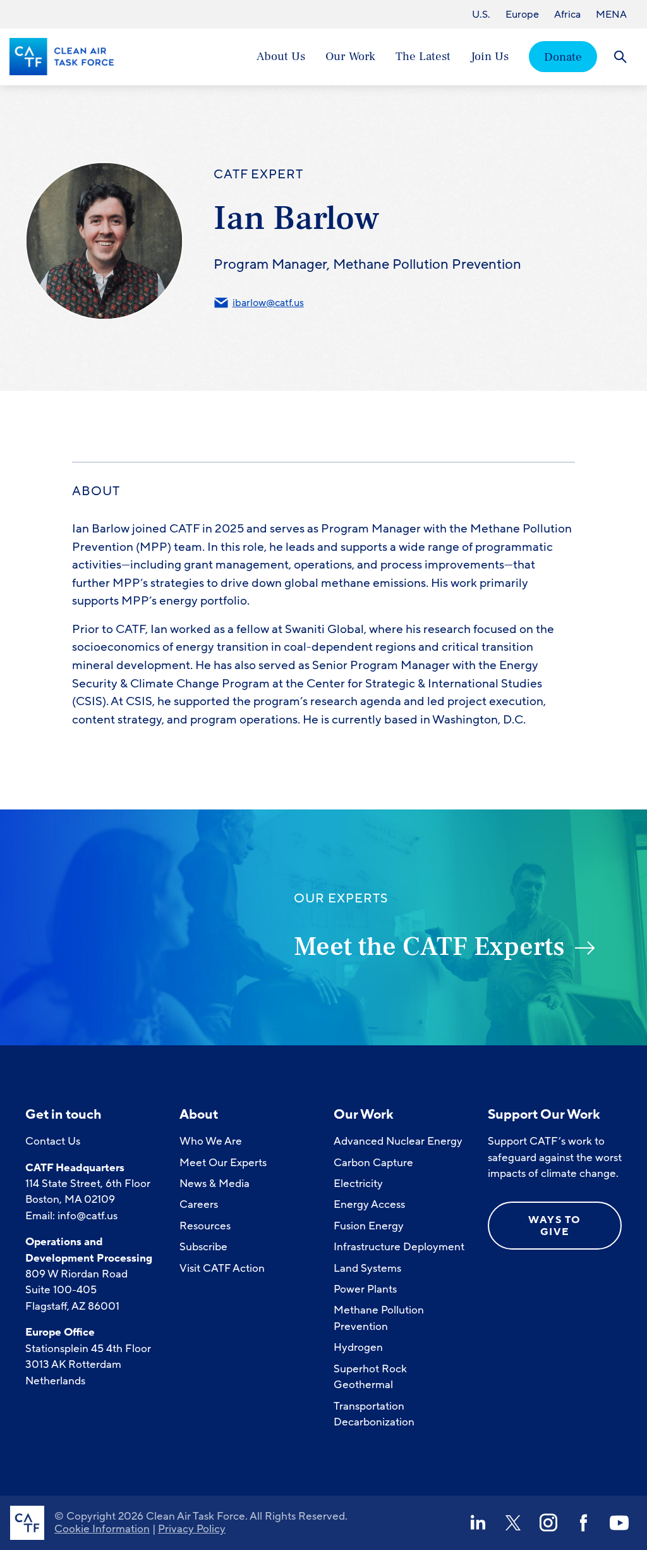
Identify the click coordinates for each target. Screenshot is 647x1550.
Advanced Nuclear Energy (398, 1141)
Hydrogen (358, 1347)
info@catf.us (87, 1216)
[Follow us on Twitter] (513, 1523)
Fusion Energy (369, 1226)
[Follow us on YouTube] (619, 1523)
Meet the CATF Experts (429, 947)
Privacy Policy (192, 1529)
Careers (198, 1204)
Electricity (358, 1183)
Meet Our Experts (223, 1162)
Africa (567, 15)
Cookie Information (102, 1529)
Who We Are (210, 1141)
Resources (205, 1226)
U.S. (481, 15)
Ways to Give (554, 1226)
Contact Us (52, 1141)
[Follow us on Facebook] (584, 1523)
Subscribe (203, 1246)
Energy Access (369, 1204)
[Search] (620, 56)
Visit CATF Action (222, 1268)
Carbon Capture (373, 1162)
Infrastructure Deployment (399, 1246)
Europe (522, 15)
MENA (611, 15)
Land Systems (367, 1268)
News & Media (214, 1183)
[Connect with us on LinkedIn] (478, 1523)
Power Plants (365, 1289)
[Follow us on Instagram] (548, 1523)
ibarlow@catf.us (268, 303)
